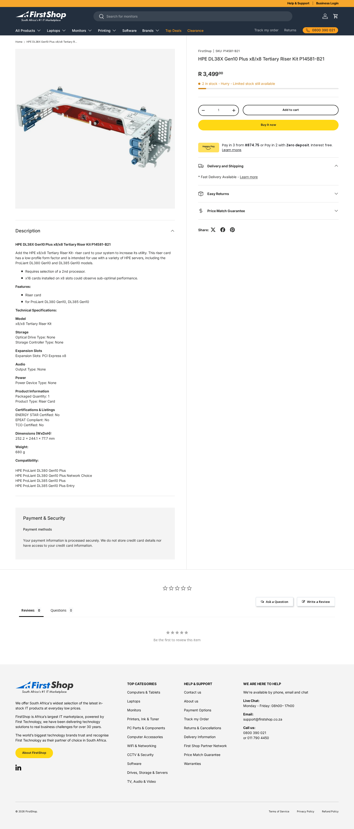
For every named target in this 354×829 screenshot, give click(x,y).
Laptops (53, 30)
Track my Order (196, 719)
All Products (25, 30)
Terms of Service (279, 811)
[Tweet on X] (213, 230)
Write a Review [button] (318, 602)
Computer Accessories (145, 737)
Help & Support (298, 3)
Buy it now (268, 125)
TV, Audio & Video (141, 781)
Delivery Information (200, 737)
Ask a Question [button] (277, 602)
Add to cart (290, 110)
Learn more (231, 150)
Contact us (192, 692)
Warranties (192, 764)
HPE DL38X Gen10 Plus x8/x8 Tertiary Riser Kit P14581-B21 (51, 42)
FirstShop (205, 51)
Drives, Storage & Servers (147, 772)
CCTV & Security (140, 755)
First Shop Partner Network (205, 746)
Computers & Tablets (143, 692)
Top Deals (173, 30)
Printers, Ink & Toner (143, 719)
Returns (290, 30)
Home (18, 42)
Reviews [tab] (27, 610)
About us (191, 701)
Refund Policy (330, 811)
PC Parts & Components (146, 728)
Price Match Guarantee (202, 755)
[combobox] (192, 16)
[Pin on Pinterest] (232, 230)
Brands (148, 30)
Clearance (195, 30)
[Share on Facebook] (223, 230)
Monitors (79, 30)
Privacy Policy (305, 811)
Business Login (327, 3)
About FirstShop (34, 753)
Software (129, 30)
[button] (335, 16)
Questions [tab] (58, 610)
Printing (104, 30)
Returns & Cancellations (202, 728)
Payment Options (197, 710)
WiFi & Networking (141, 746)
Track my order (266, 30)
